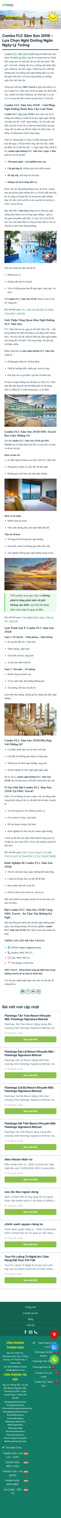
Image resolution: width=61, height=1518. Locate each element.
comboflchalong (15, 1418)
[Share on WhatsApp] (22, 991)
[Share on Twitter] (33, 991)
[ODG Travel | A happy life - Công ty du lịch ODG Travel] (7, 5)
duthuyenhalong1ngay (15, 1441)
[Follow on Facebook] (25, 1332)
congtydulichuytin (16, 1405)
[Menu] (56, 5)
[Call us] (35, 1332)
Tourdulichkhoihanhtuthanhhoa (17, 1408)
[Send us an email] (30, 1332)
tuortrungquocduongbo (16, 1438)
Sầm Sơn (22, 114)
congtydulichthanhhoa (16, 1402)
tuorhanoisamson (16, 1435)
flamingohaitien (16, 1425)
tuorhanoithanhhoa (16, 1431)
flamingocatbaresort (16, 1421)
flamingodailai (15, 1428)
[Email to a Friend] (38, 991)
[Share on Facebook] (27, 991)
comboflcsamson (16, 1415)
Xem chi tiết (30, 1039)
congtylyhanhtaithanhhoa (16, 1411)
